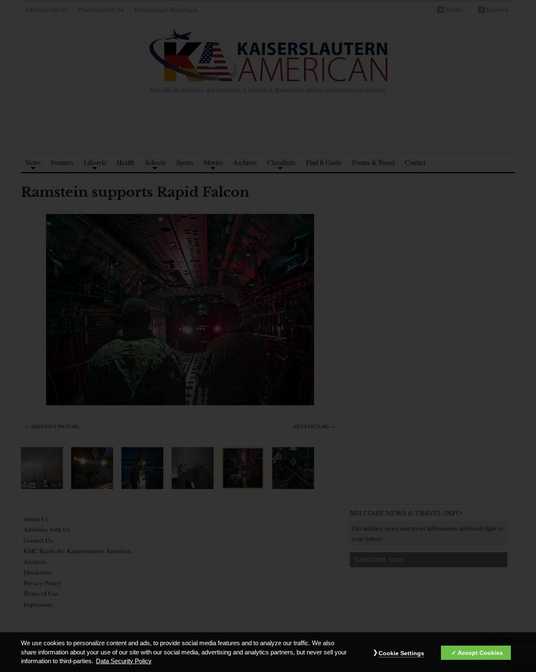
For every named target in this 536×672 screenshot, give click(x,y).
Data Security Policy (124, 661)
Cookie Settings (401, 653)
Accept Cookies (480, 652)
